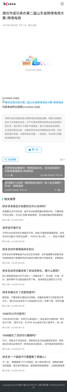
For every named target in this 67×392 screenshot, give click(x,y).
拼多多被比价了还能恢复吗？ (19, 292)
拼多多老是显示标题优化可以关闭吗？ (24, 206)
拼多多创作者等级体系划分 (18, 249)
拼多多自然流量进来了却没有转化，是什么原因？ (31, 270)
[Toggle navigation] (62, 4)
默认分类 (32, 25)
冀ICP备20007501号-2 (29, 385)
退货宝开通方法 (11, 227)
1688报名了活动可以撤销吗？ (20, 335)
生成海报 (11, 159)
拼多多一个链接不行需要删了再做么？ (24, 356)
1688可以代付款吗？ (14, 313)
